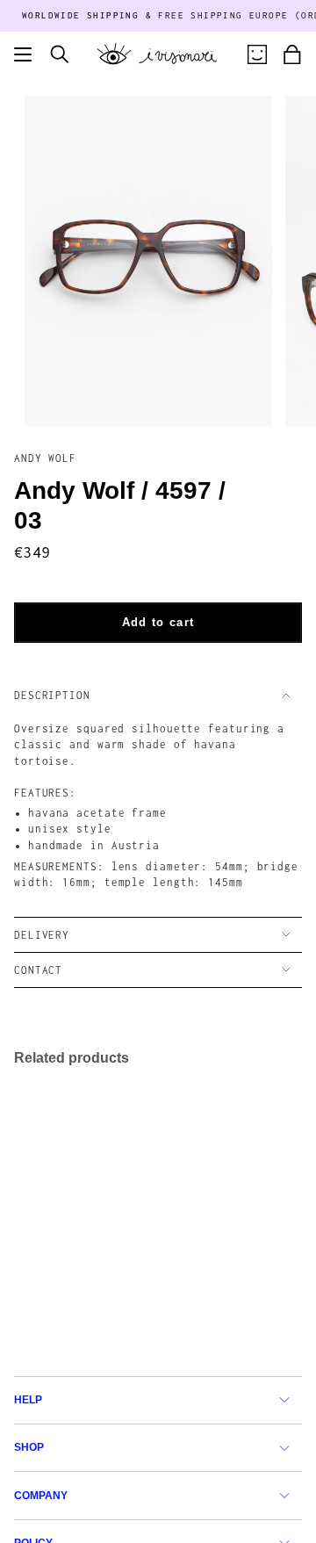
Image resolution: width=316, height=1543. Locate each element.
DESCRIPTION (52, 695)
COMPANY (41, 1495)
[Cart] (292, 54)
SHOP (29, 1447)
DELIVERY (41, 935)
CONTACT (38, 970)
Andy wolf (45, 458)
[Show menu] (22, 54)
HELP (28, 1400)
